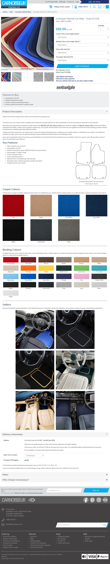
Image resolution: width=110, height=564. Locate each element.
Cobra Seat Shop (64, 543)
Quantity (101, 25)
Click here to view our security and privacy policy (28, 493)
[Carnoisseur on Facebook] (86, 500)
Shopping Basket (63, 537)
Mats (11, 12)
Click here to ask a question (65, 78)
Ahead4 (22, 558)
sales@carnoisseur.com (14, 524)
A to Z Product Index (51, 2)
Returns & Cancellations (11, 541)
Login (77, 2)
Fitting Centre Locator (62, 7)
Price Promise (8, 545)
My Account (62, 539)
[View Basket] (99, 6)
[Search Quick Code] (105, 525)
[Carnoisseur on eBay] (105, 500)
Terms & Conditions (9, 537)
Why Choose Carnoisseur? (15, 479)
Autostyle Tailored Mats (23, 12)
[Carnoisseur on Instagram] (99, 500)
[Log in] (94, 6)
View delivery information (64, 76)
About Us (33, 537)
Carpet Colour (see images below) (67, 34)
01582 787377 (83, 7)
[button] (51, 43)
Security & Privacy (36, 547)
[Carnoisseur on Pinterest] (92, 500)
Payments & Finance (10, 543)
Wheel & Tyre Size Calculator (40, 545)
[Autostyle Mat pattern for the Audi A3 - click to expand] (91, 161)
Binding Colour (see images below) (67, 41)
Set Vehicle (96, 2)
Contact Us (70, 2)
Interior (5, 12)
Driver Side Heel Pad (63, 49)
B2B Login (62, 2)
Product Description (12, 111)
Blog (32, 539)
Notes (5, 474)
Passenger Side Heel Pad (64, 57)
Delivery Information (12, 434)
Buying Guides (35, 541)
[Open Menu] (107, 6)
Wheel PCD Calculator (38, 543)
